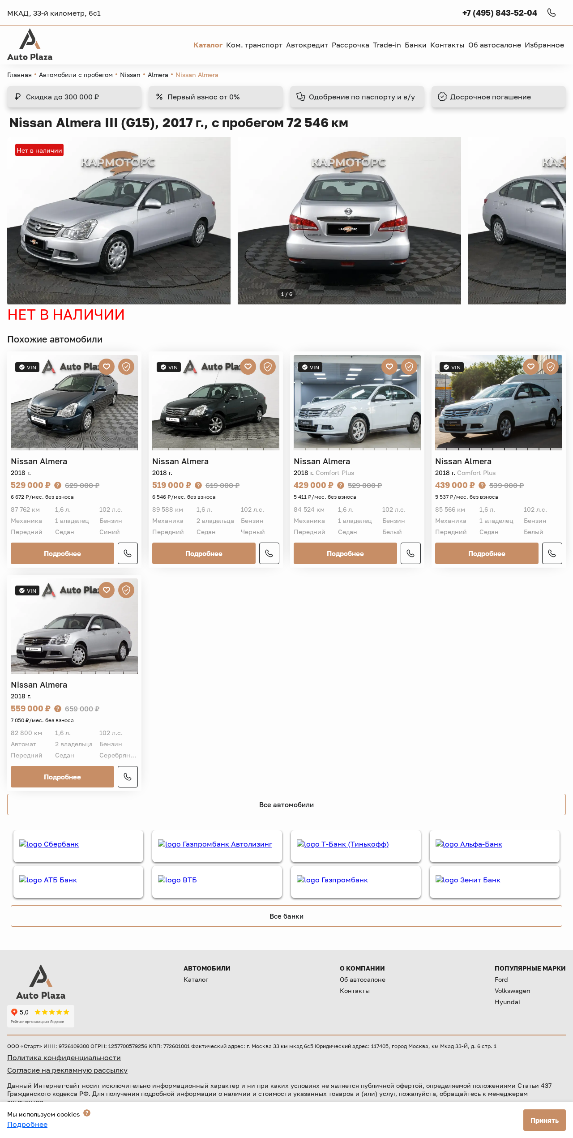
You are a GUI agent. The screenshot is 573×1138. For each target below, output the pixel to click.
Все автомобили (286, 804)
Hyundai (507, 1001)
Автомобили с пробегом (76, 74)
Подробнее (62, 553)
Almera (158, 74)
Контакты (355, 990)
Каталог (196, 979)
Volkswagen (512, 990)
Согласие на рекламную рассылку (67, 1069)
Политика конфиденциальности (64, 1057)
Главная (19, 74)
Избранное (544, 44)
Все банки (286, 916)
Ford (501, 979)
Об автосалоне (362, 979)
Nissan (130, 74)
